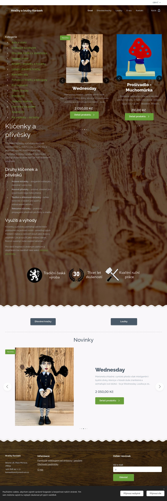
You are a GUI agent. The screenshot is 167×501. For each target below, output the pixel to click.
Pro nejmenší (20, 85)
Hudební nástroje (22, 101)
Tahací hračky (20, 90)
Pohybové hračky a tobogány (29, 79)
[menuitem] (91, 10)
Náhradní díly (20, 74)
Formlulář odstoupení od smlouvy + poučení (59, 460)
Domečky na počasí (24, 106)
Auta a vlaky (19, 42)
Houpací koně (20, 58)
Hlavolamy (18, 95)
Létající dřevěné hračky (26, 69)
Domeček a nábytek (24, 47)
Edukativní (18, 112)
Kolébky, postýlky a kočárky (29, 63)
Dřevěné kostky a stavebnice (29, 53)
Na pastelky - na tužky (25, 117)
